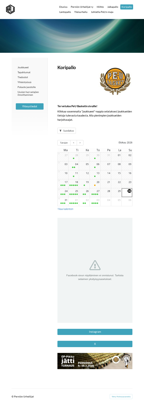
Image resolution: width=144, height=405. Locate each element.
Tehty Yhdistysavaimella (121, 396)
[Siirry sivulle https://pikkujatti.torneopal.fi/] (94, 361)
